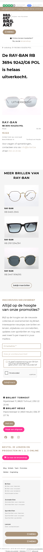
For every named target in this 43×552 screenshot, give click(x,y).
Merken (5, 472)
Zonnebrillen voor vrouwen (15, 504)
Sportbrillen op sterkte (13, 518)
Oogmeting (14, 472)
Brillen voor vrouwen (12, 488)
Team (17, 468)
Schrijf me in (9, 382)
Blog (5, 468)
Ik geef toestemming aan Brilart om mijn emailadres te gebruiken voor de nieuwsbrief (23, 363)
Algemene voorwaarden (35, 548)
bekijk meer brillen (21, 285)
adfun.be (35, 551)
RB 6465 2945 (11, 212)
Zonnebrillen (10, 500)
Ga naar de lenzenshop (16, 458)
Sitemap (22, 551)
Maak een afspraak (13, 429)
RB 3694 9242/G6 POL (22, 48)
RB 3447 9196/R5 (12, 274)
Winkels (10, 468)
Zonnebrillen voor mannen (15, 502)
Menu (10, 32)
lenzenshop (26, 41)
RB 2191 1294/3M (12, 243)
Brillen (7, 484)
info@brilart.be (28, 147)
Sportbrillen (10, 511)
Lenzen (8, 524)
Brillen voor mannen (12, 486)
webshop (7, 48)
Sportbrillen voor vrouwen (14, 515)
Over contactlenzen (12, 526)
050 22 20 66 (14, 151)
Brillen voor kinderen (12, 491)
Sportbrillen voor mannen (14, 513)
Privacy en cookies (12, 551)
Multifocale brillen (11, 493)
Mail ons (9, 423)
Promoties (23, 468)
